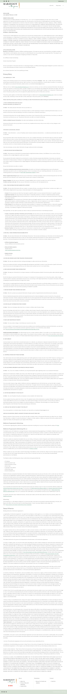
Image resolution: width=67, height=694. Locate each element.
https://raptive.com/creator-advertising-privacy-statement (19, 504)
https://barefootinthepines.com (22, 87)
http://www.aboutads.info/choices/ (55, 335)
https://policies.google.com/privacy (12, 250)
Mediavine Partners (7, 496)
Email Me (53, 681)
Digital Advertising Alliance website (39, 488)
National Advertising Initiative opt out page (13, 488)
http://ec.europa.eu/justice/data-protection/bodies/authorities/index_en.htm (22, 329)
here (58, 425)
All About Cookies (33, 448)
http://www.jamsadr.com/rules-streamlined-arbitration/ (35, 552)
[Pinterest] (8, 1)
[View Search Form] (63, 5)
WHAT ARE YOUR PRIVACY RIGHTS (28, 172)
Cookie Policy (23, 686)
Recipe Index (58, 5)
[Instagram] (6, 1)
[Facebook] (4, 1)
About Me (51, 5)
